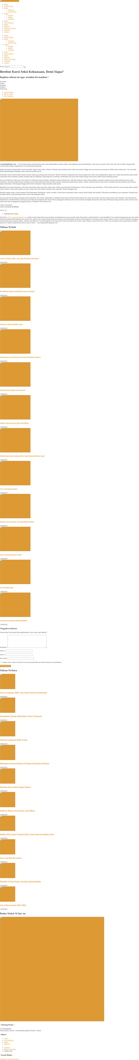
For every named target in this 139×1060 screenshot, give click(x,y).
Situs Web (3, 658)
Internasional (12, 12)
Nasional (11, 10)
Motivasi (7, 26)
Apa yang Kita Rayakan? (9, 489)
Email (2, 654)
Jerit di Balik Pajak (6, 587)
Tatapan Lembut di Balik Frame (11, 324)
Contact (6, 32)
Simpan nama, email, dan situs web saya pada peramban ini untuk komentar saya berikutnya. (32, 662)
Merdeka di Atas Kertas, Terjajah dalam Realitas (17, 522)
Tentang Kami (8, 6)
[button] (69, 81)
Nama (2, 651)
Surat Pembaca (9, 23)
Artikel (6, 13)
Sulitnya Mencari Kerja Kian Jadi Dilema (14, 423)
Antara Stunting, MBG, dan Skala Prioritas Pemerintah (19, 258)
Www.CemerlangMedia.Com (17, 217)
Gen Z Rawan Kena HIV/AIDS (11, 555)
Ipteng (6, 24)
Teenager (7, 30)
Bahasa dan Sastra (10, 28)
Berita (6, 8)
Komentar (4, 647)
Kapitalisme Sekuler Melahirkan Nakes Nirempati (17, 291)
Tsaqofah (11, 19)
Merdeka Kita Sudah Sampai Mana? (12, 390)
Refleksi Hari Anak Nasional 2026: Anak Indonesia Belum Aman (22, 456)
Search (2, 66)
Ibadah (10, 17)
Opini (6, 21)
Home (6, 4)
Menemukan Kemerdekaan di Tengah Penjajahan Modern (20, 357)
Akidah (10, 15)
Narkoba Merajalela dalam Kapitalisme (13, 620)
